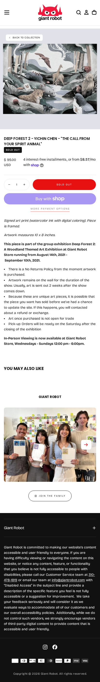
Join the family (52, 495)
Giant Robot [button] (14, 527)
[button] (7, 12)
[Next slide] (86, 445)
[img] (15, 661)
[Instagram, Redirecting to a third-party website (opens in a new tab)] (45, 647)
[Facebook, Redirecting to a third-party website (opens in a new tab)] (55, 647)
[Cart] (94, 12)
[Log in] (86, 12)
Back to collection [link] (26, 37)
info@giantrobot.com (68, 580)
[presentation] (94, 123)
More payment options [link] (50, 208)
